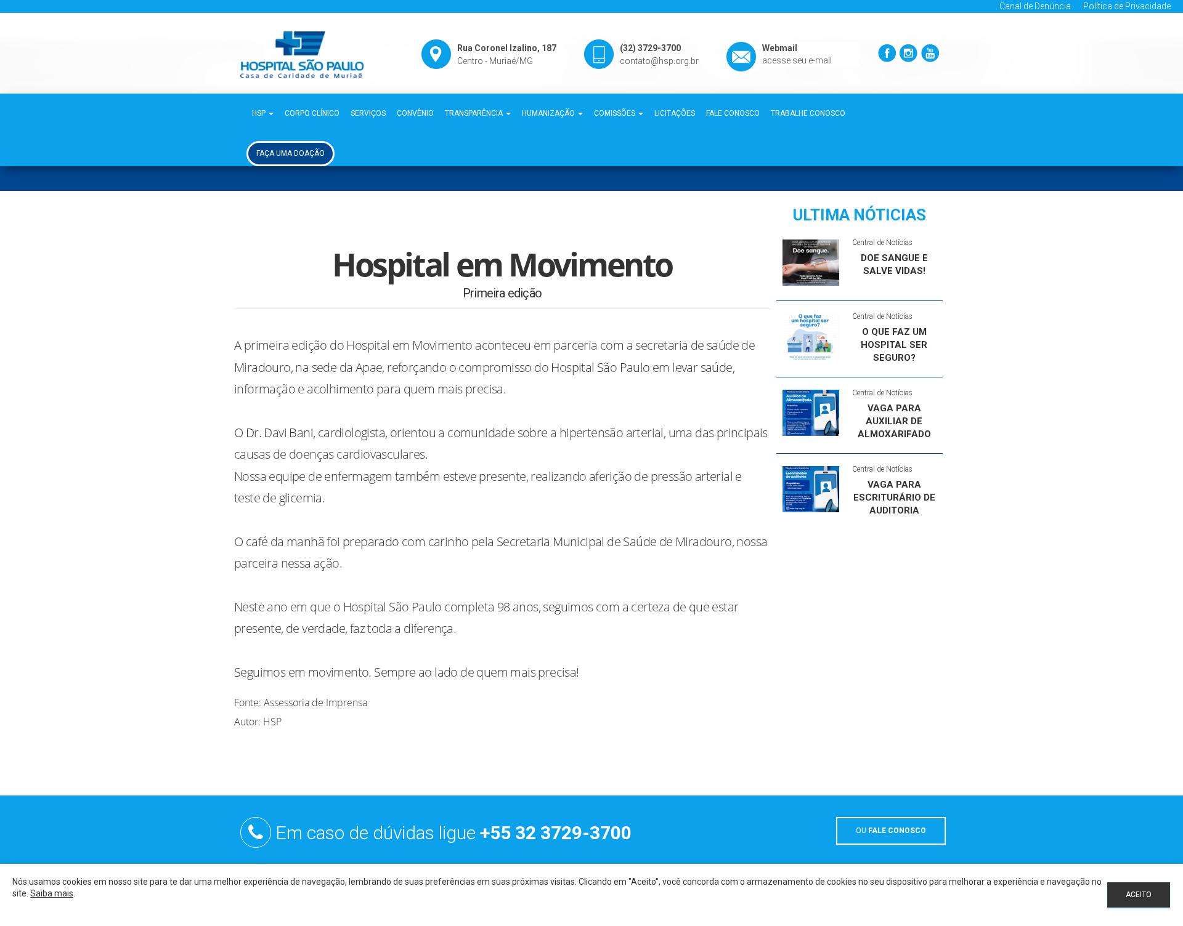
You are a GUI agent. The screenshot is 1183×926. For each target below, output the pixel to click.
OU (891, 830)
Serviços (368, 113)
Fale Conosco (733, 113)
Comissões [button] (615, 113)
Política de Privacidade (1127, 6)
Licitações (674, 113)
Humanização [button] (549, 113)
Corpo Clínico (312, 113)
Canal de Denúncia (1035, 6)
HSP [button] (259, 113)
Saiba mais (51, 893)
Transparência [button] (475, 113)
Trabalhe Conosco (808, 113)
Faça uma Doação (290, 153)
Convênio (415, 113)
